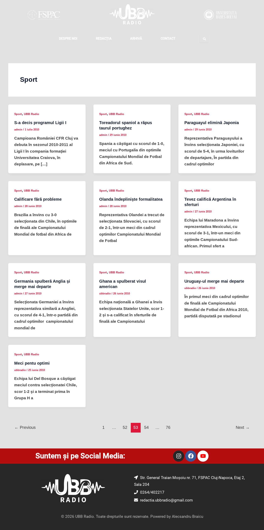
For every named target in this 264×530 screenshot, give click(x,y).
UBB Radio (31, 114)
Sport (18, 114)
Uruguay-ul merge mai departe (214, 281)
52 (125, 427)
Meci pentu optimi (32, 363)
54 (146, 427)
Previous (25, 427)
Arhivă (136, 38)
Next (243, 427)
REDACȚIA (104, 38)
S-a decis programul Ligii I (40, 122)
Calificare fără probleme (38, 199)
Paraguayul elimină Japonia (211, 122)
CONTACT (168, 38)
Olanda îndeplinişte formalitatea (131, 199)
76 (168, 427)
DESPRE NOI (68, 38)
